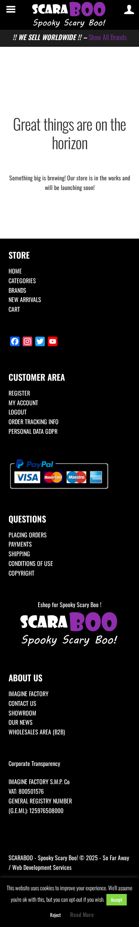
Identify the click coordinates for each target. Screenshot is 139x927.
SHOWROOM (22, 712)
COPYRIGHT (21, 573)
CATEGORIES (22, 280)
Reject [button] (55, 914)
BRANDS (17, 290)
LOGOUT (18, 411)
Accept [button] (116, 899)
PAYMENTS (20, 544)
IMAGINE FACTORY (29, 693)
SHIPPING (19, 553)
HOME (15, 270)
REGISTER (19, 393)
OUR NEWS (21, 722)
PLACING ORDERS (28, 534)
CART (14, 309)
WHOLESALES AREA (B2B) (37, 731)
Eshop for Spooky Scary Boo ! (69, 604)
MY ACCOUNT (23, 402)
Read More (82, 914)
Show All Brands (108, 37)
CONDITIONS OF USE (31, 563)
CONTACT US (22, 703)
